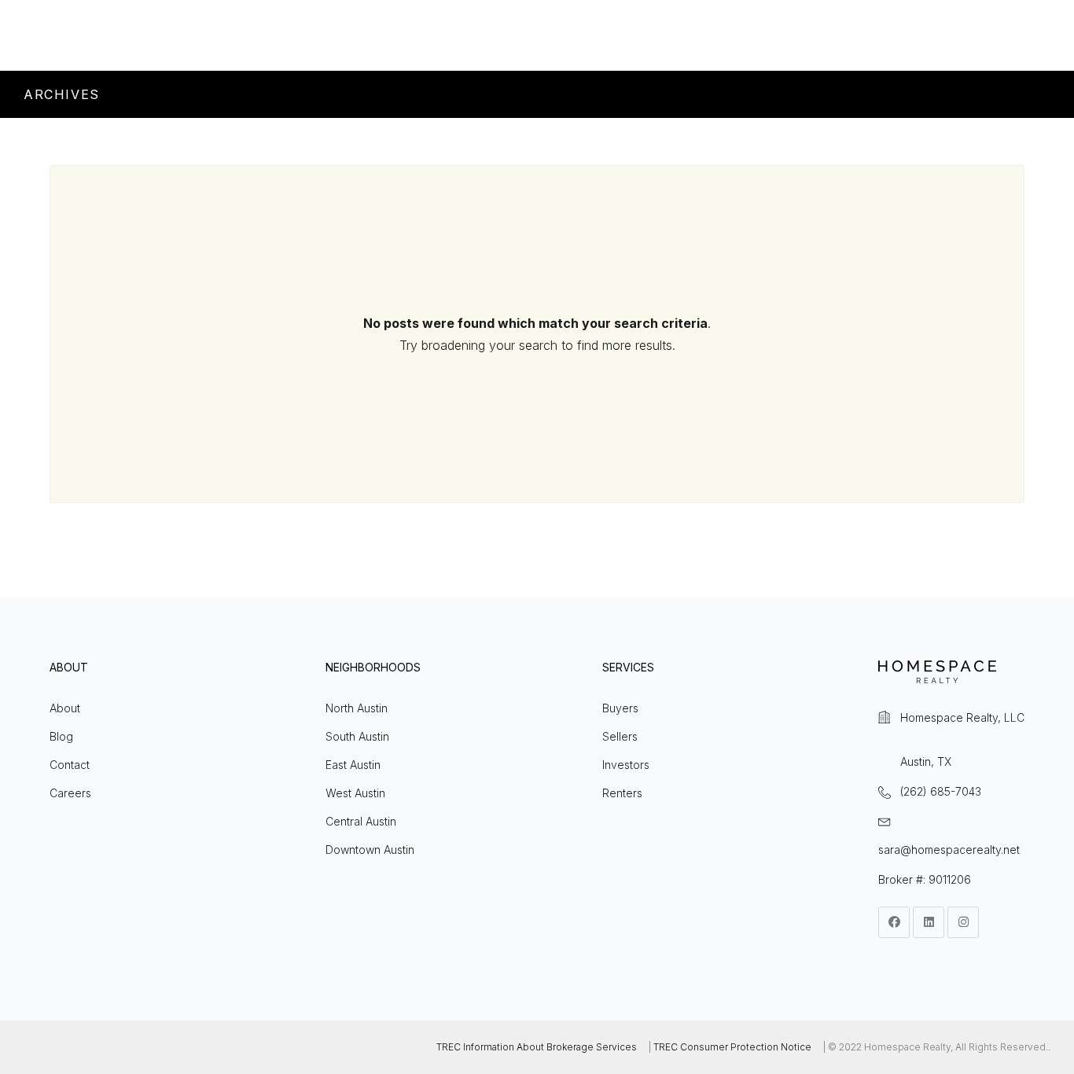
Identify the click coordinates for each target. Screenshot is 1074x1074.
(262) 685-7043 (940, 791)
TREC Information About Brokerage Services (536, 1047)
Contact (70, 764)
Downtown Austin (370, 849)
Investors (625, 764)
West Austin (355, 793)
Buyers (620, 708)
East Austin (353, 764)
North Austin (357, 708)
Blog (61, 736)
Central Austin (361, 821)
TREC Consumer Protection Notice (732, 1047)
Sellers (620, 736)
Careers (70, 793)
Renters (622, 793)
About (65, 708)
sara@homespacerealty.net (949, 849)
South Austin (357, 736)
